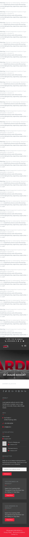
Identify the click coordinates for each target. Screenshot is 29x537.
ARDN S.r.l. (19, 530)
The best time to (12, 448)
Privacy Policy (8, 532)
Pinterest (18, 391)
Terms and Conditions (19, 532)
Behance (22, 391)
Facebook (3, 391)
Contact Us (14, 534)
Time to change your (14, 442)
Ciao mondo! (6, 436)
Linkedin (25, 391)
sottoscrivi (7, 474)
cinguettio (6, 391)
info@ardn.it (20, 339)
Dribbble (9, 391)
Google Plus (13, 391)
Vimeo (16, 391)
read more (9, 495)
